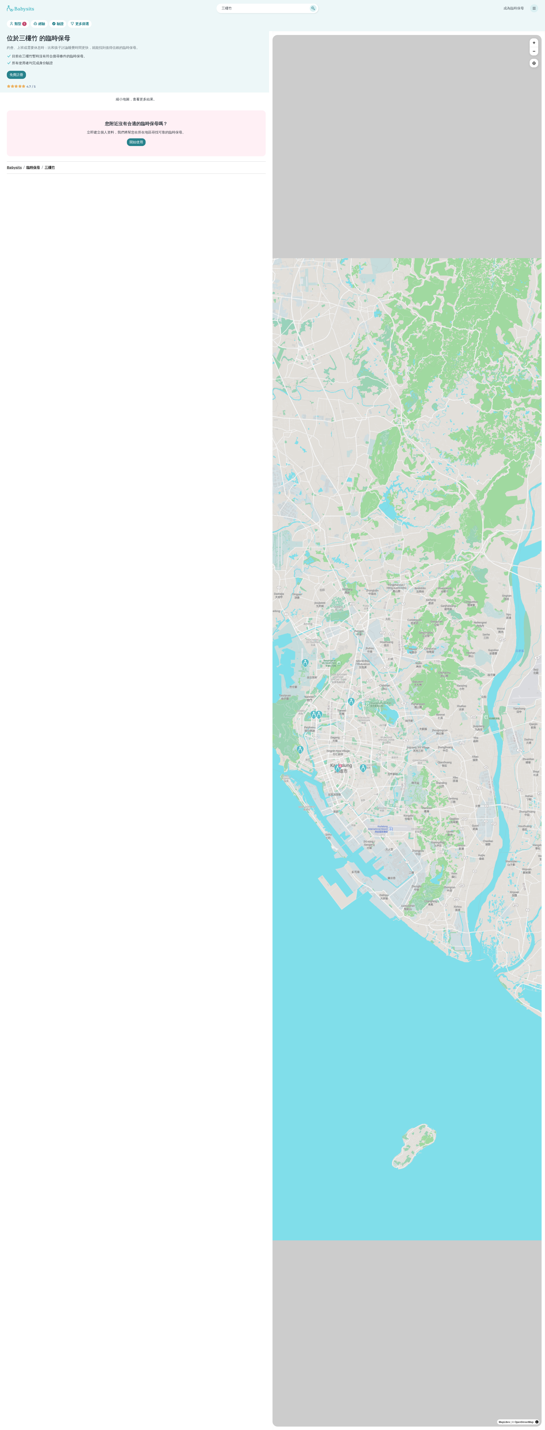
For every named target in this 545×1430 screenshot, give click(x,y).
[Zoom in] (534, 42)
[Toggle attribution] (536, 1421)
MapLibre (504, 1422)
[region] (407, 731)
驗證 (60, 24)
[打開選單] (534, 8)
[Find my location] (534, 63)
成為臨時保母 (513, 8)
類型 (19, 24)
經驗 (41, 24)
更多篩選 (82, 24)
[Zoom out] (534, 51)
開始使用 (136, 142)
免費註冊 (16, 75)
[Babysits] (20, 8)
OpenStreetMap (524, 1422)
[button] (314, 715)
